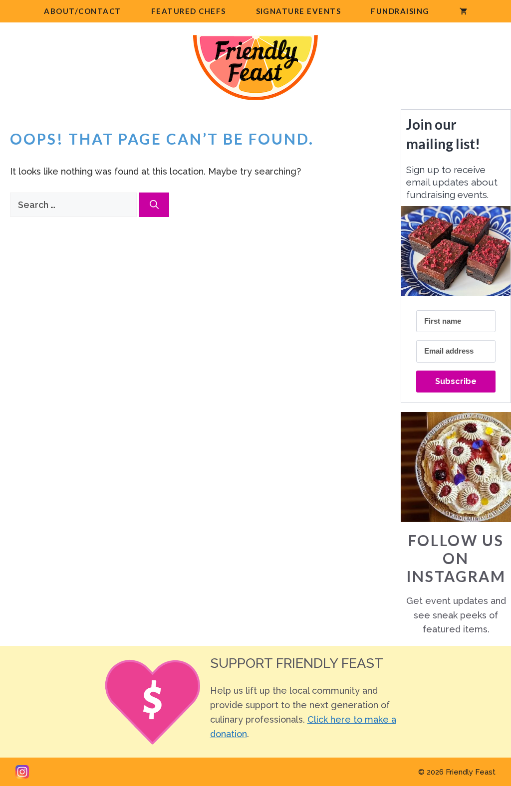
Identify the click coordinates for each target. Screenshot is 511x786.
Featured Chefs (188, 10)
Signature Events (298, 10)
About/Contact (82, 10)
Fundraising (400, 10)
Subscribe (456, 381)
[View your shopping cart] (463, 11)
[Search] (154, 205)
